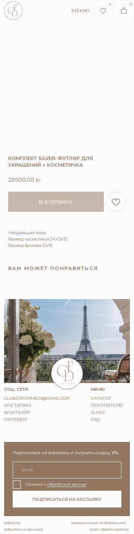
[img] (13, 10)
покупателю (107, 405)
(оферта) (12, 522)
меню (80, 10)
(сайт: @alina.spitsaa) (109, 529)
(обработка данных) (23, 529)
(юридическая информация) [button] (98, 522)
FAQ (95, 419)
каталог (101, 398)
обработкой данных (66, 484)
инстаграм (17, 405)
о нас (98, 412)
